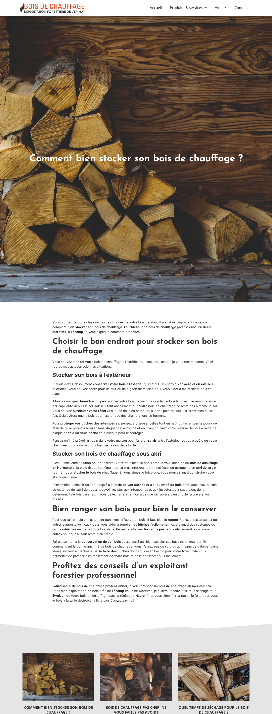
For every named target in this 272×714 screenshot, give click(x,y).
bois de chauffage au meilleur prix (185, 586)
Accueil (156, 7)
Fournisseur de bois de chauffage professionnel (89, 586)
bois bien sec (100, 445)
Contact (241, 7)
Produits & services (186, 7)
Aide (218, 7)
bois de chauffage (162, 327)
